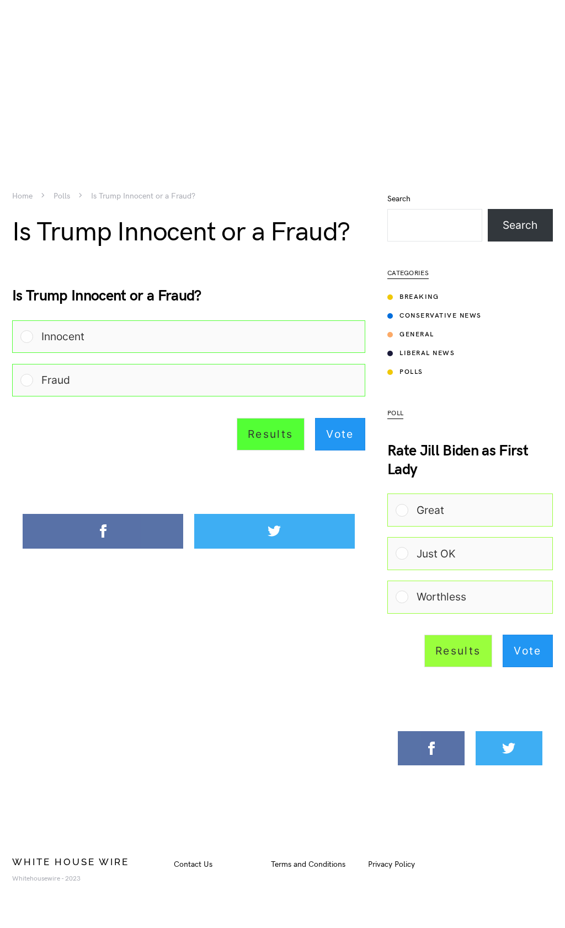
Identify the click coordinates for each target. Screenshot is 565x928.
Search (399, 199)
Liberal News (427, 353)
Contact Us (193, 864)
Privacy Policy (391, 864)
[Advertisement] (282, 77)
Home (22, 196)
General (416, 334)
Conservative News (440, 316)
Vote (340, 434)
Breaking (419, 297)
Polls (62, 196)
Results (271, 434)
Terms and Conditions (308, 864)
